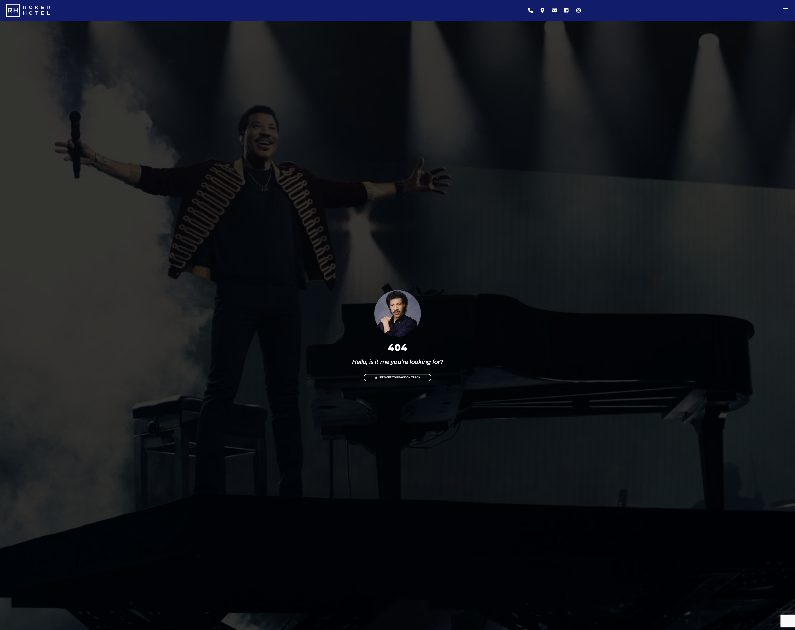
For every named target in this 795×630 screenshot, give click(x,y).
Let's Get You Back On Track (399, 377)
